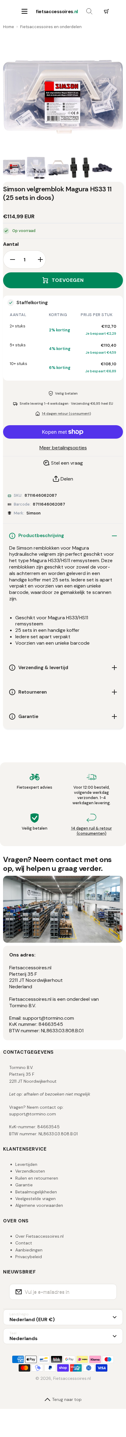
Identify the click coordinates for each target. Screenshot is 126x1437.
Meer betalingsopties (63, 448)
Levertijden (26, 1164)
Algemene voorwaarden (39, 1205)
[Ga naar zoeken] (89, 11)
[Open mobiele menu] (24, 11)
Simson (33, 513)
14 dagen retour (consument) (66, 413)
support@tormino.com (32, 1114)
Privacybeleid (28, 1256)
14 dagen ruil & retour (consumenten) (91, 831)
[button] (106, 11)
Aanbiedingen (29, 1250)
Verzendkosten (30, 1171)
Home (8, 26)
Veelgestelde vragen (35, 1198)
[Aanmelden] (108, 1292)
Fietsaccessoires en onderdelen (51, 26)
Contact (23, 1243)
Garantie (24, 1185)
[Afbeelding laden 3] (58, 168)
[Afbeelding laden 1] (14, 168)
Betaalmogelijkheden (36, 1192)
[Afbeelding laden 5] (102, 168)
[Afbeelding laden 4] (80, 168)
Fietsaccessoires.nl (72, 1378)
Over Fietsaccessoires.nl (39, 1236)
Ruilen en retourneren (36, 1178)
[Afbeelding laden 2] (36, 168)
